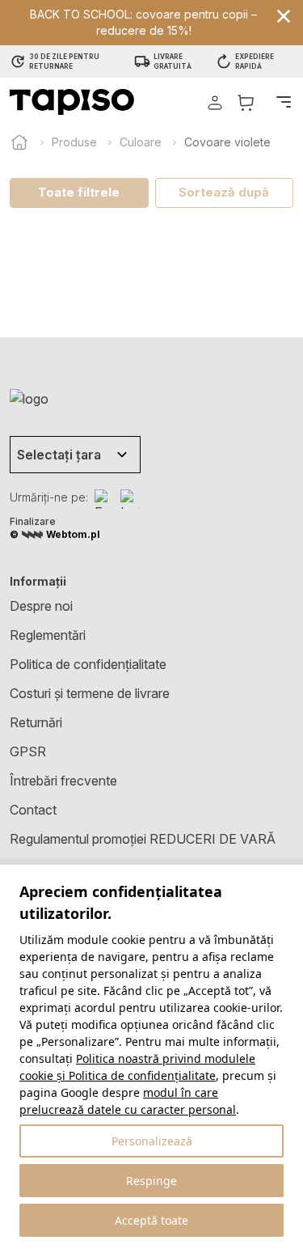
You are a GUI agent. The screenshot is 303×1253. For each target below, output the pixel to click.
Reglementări (48, 635)
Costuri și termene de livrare (90, 693)
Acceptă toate (151, 1220)
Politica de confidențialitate (88, 664)
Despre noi (41, 606)
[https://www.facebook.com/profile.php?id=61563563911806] (104, 499)
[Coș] (245, 102)
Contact (33, 810)
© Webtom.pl (55, 534)
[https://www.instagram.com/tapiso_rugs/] (130, 499)
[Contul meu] (215, 102)
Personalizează (152, 1141)
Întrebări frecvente (63, 781)
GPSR (28, 751)
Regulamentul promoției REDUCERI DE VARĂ (143, 839)
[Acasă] (19, 142)
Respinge (151, 1180)
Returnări (36, 722)
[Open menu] (283, 102)
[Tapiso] (72, 102)
